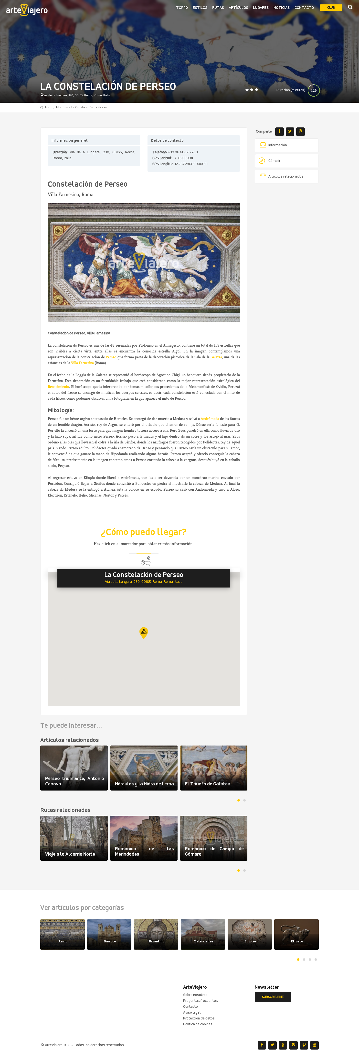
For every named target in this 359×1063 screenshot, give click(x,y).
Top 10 (182, 8)
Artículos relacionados (286, 177)
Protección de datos (199, 1018)
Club (331, 8)
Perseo (111, 357)
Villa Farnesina (82, 362)
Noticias (282, 8)
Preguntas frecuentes (200, 1001)
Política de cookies (197, 1024)
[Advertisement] (287, 261)
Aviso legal (192, 1013)
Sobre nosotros (195, 995)
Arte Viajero (27, 10)
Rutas (218, 8)
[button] (143, 633)
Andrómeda (210, 418)
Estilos (200, 8)
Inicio (48, 107)
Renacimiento (58, 386)
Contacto (304, 8)
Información (277, 145)
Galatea (216, 357)
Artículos (238, 8)
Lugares (261, 8)
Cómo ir (274, 161)
